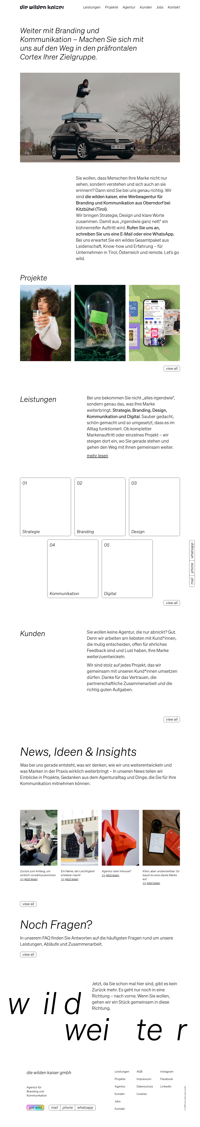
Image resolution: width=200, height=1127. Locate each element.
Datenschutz (145, 1086)
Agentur (120, 1086)
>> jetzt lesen (28, 879)
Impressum (144, 1079)
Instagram (166, 1071)
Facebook (166, 1079)
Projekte (120, 1079)
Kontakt (120, 1108)
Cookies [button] (142, 1093)
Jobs (118, 1101)
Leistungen (122, 1071)
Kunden (120, 1093)
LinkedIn (165, 1086)
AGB (139, 1071)
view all (28, 904)
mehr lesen (97, 455)
